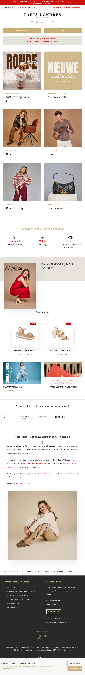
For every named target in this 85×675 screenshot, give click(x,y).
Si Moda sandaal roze (60, 351)
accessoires (11, 467)
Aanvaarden (75, 669)
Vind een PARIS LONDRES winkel (19, 599)
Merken (70, 571)
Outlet (63, 30)
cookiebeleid (8, 669)
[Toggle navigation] (31, 22)
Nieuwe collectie (22, 30)
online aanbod (21, 484)
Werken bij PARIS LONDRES (17, 595)
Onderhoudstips (13, 603)
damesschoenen (41, 464)
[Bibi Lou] (42, 417)
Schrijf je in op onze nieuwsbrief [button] (67, 7)
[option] (24, 338)
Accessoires (58, 571)
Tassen (47, 571)
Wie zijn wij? (11, 587)
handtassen (71, 464)
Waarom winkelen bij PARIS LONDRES (21, 591)
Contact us (53, 612)
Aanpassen (75, 663)
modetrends (44, 474)
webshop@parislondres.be (26, 7)
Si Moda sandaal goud (25, 351)
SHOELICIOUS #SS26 (14, 389)
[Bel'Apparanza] (25, 417)
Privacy (75, 647)
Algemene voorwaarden (62, 647)
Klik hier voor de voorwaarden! (41, 4)
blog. (20, 477)
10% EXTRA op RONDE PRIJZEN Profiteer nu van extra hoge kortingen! (42, 40)
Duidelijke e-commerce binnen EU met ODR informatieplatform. (47, 650)
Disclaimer (18, 650)
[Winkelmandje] (53, 22)
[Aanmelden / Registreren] (47, 22)
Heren (37, 571)
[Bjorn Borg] (60, 417)
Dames (28, 571)
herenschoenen (25, 464)
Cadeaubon (11, 607)
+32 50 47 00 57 (9, 7)
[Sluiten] (70, 2)
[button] (37, 22)
